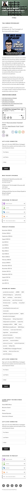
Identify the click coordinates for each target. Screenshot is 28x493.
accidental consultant (8, 292)
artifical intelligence (8, 294)
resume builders (14, 340)
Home (3, 410)
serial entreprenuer (19, 343)
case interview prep (17, 300)
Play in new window (12, 122)
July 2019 (4, 242)
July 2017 (4, 280)
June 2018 (4, 248)
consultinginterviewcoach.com (11, 308)
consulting (5, 305)
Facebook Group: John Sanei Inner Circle (12, 103)
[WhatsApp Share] (19, 132)
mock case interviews (16, 329)
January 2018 (5, 262)
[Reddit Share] (23, 132)
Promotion (18, 337)
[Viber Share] (3, 135)
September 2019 (6, 236)
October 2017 (5, 271)
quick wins (5, 340)
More (6, 128)
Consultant (22, 302)
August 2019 (5, 239)
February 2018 (5, 259)
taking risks (12, 346)
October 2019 (5, 233)
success (5, 346)
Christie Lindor (7, 302)
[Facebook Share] (12, 132)
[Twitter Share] (3, 132)
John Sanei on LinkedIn (8, 105)
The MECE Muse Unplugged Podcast (13, 9)
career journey (6, 300)
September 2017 (6, 274)
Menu (14, 17)
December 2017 (6, 265)
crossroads (6, 311)
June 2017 (4, 283)
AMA (22, 292)
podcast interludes (7, 335)
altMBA (18, 292)
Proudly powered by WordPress (9, 489)
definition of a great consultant (11, 313)
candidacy (9, 297)
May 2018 (4, 251)
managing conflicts (8, 324)
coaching (14, 302)
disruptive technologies (9, 316)
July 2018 (4, 245)
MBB (15, 324)
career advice (17, 297)
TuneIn (21, 126)
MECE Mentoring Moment (9, 327)
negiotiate (5, 332)
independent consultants (9, 321)
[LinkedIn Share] (16, 132)
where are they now (14, 351)
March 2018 (5, 256)
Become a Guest (6, 407)
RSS (3, 128)
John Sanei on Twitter (7, 100)
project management (8, 337)
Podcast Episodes (6, 413)
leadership (20, 321)
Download (19, 122)
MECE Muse (21, 327)
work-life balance (7, 354)
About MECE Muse (7, 404)
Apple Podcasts (12, 126)
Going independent (18, 319)
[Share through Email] (7, 135)
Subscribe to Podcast (7, 416)
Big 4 (4, 297)
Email (17, 126)
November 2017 (6, 268)
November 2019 (6, 230)
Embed (4, 124)
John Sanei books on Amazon (9, 98)
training (5, 351)
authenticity (18, 294)
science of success (8, 343)
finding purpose (7, 319)
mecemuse (6, 329)
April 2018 (4, 253)
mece (20, 324)
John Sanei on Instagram (8, 101)
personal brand (14, 332)
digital (22, 313)
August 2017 (5, 277)
